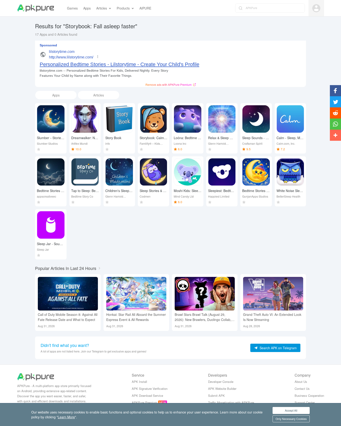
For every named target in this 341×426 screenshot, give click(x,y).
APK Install (139, 381)
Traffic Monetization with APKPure (231, 402)
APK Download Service (147, 395)
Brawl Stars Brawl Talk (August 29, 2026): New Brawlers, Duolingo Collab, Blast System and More (203, 317)
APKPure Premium (144, 402)
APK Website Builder (222, 388)
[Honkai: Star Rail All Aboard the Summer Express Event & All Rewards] (136, 294)
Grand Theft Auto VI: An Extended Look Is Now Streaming (272, 317)
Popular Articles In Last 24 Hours (65, 268)
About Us (301, 381)
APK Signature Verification (149, 388)
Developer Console (220, 381)
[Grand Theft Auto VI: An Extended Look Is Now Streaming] (273, 294)
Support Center (305, 402)
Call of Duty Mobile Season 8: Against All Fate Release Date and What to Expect (67, 317)
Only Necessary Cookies (291, 419)
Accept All (291, 410)
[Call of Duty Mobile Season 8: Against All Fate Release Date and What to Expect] (68, 294)
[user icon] (316, 8)
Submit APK (216, 395)
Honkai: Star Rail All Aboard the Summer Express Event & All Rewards (136, 317)
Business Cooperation (309, 395)
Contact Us (302, 388)
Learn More (66, 417)
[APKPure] (35, 8)
